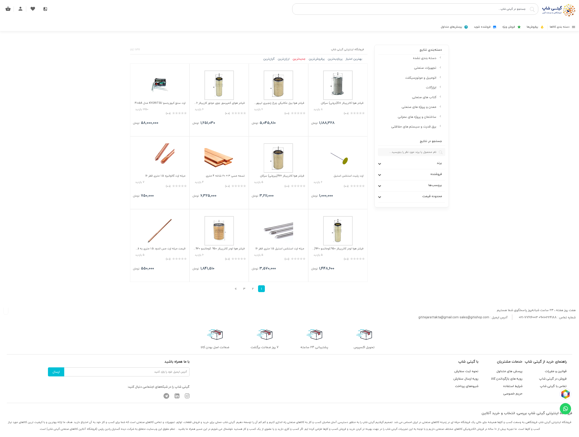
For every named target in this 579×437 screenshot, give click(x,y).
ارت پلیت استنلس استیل (348, 176)
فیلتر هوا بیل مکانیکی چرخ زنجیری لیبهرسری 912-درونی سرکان (278, 103)
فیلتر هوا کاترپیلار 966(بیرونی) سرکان (282, 176)
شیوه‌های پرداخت (466, 386)
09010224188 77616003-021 (538, 317)
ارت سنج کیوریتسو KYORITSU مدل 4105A (160, 103)
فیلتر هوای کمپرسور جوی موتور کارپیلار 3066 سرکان (219, 103)
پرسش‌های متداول (452, 26)
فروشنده (436, 174)
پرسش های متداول (509, 371)
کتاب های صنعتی (424, 97)
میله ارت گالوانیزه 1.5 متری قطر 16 (165, 176)
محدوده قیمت (432, 196)
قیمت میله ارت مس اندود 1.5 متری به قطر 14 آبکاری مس (159, 249)
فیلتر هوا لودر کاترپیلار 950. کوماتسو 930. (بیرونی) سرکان (219, 249)
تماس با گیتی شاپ (553, 386)
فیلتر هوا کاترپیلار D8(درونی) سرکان (342, 103)
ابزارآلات (431, 87)
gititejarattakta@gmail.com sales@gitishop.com (453, 317)
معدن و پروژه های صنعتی (419, 107)
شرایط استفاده (512, 386)
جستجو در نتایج (431, 141)
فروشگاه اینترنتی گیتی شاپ (347, 49)
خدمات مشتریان (509, 361)
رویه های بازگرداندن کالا (506, 378)
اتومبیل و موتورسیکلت (420, 77)
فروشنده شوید (482, 26)
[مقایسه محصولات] (45, 9)
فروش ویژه (509, 26)
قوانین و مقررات (556, 371)
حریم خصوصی (512, 393)
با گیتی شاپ (468, 361)
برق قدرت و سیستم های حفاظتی (413, 126)
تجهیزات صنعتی (425, 68)
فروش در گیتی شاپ (553, 378)
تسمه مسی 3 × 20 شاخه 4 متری (225, 176)
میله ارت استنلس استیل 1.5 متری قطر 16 (279, 249)
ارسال (56, 372)
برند (439, 163)
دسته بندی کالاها (560, 26)
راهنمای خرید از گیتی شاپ (546, 361)
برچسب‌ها (435, 185)
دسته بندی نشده (424, 58)
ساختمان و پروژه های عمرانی (417, 117)
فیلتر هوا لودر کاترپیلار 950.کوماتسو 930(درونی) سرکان (338, 249)
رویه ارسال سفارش (465, 378)
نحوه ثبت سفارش (466, 371)
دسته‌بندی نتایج (431, 49)
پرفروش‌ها (533, 26)
